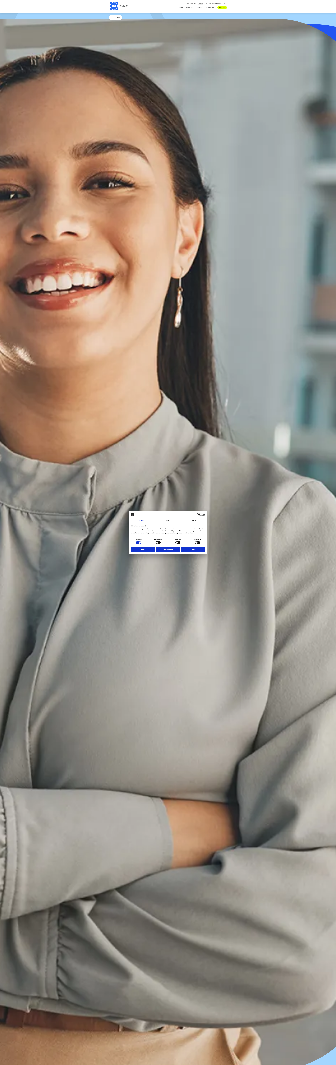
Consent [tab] (141, 520)
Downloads (207, 3)
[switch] (158, 542)
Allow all (193, 549)
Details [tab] (168, 520)
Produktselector (217, 3)
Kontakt (222, 7)
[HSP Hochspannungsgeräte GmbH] (119, 6)
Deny (142, 549)
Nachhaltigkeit (191, 3)
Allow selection (168, 549)
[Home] (111, 17)
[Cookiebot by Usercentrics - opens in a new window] (197, 514)
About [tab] (194, 520)
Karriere (200, 3)
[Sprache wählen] (225, 3)
